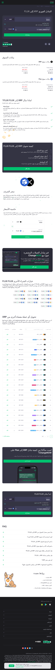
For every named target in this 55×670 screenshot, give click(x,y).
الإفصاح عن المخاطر (31, 661)
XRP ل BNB (38, 395)
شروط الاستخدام (20, 665)
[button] (9, 19)
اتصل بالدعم (27, 461)
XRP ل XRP (38, 405)
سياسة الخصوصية (20, 667)
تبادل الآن (27, 168)
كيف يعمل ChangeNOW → (46, 582)
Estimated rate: (46, 25)
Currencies (47, 6)
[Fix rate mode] (16, 29)
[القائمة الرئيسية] (2, 2)
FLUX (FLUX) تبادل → (47, 580)
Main (53, 6)
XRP (42, 6)
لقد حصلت (48, 27)
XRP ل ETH (39, 344)
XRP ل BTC (39, 334)
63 (42, 436)
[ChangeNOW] (52, 2)
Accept (11, 665)
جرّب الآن (34, 267)
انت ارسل (48, 18)
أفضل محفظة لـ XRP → (46, 585)
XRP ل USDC (38, 410)
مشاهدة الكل (7, 436)
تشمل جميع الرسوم (45, 23)
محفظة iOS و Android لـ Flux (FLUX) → (43, 588)
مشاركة (27, 35)
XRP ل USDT (38, 359)
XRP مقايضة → (48, 577)
